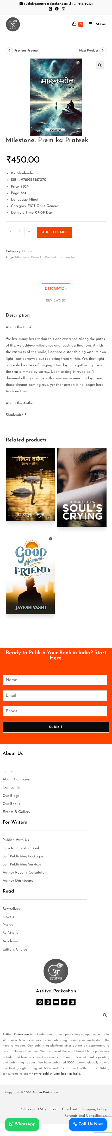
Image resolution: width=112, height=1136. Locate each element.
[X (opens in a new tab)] (50, 9)
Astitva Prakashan (16, 1034)
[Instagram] (48, 1002)
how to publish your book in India (56, 1073)
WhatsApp (24, 1124)
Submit (56, 727)
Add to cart (54, 232)
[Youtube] (56, 1002)
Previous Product (26, 50)
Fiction (27, 251)
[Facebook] (39, 1002)
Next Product (88, 50)
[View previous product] (9, 51)
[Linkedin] (72, 1002)
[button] (100, 65)
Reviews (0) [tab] (56, 300)
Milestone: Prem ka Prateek (36, 257)
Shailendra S (68, 257)
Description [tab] (56, 289)
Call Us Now (90, 1124)
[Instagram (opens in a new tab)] (62, 9)
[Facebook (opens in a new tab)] (56, 9)
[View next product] (103, 51)
